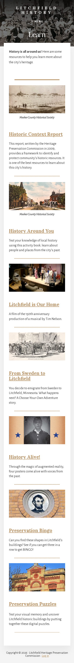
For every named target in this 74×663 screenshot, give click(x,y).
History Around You (31, 231)
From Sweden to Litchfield (27, 376)
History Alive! (24, 457)
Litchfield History (37, 10)
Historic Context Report (36, 134)
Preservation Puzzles (32, 604)
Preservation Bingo (30, 530)
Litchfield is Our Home (34, 304)
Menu (39, 21)
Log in (45, 655)
